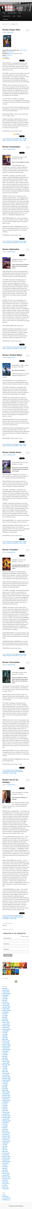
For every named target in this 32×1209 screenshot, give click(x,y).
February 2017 (6, 1153)
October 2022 (5, 1048)
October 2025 (5, 992)
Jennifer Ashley (13, 771)
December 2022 (6, 1044)
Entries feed (5, 1196)
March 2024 (5, 1020)
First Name (6, 943)
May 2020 (4, 1087)
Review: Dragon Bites (11, 29)
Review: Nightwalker (10, 249)
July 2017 (4, 1144)
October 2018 (5, 1119)
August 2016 (5, 1163)
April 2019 (5, 1109)
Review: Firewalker (10, 549)
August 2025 (5, 995)
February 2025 (6, 1003)
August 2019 (5, 1102)
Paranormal (9, 55)
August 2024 (5, 1012)
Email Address (7, 938)
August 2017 (5, 1143)
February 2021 (6, 1073)
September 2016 (6, 1161)
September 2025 (6, 993)
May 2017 (4, 1148)
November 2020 (6, 1078)
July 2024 (4, 1014)
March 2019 (5, 1110)
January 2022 (5, 1063)
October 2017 (5, 1139)
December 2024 (6, 1007)
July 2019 (4, 1104)
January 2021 (5, 1075)
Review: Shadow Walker (12, 355)
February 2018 (6, 1132)
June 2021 (5, 1068)
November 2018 (6, 1117)
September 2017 (6, 1141)
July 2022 (4, 1053)
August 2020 (5, 1081)
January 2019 (5, 1114)
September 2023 (6, 1029)
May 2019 (4, 1107)
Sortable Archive (6, 16)
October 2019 (5, 1099)
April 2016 (5, 1170)
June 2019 (5, 1105)
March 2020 (5, 1090)
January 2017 (5, 1155)
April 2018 (5, 1129)
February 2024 (6, 1022)
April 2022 (5, 1058)
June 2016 (5, 1166)
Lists (20, 13)
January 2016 (5, 1175)
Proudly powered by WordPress (16, 1206)
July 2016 (4, 1165)
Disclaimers (5, 19)
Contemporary (5, 771)
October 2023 (5, 1027)
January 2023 (5, 1043)
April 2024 (5, 1019)
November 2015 (6, 1178)
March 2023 (5, 1039)
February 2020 (6, 1092)
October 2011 (5, 1188)
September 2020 (6, 1080)
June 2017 (5, 1146)
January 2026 (5, 990)
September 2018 (6, 1121)
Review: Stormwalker (11, 662)
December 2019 (6, 1095)
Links (14, 16)
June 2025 (5, 998)
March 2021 (5, 1071)
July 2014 (4, 1185)
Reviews (9, 138)
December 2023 (6, 1025)
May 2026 (4, 988)
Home (4, 13)
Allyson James (23, 50)
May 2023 (4, 1036)
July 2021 (4, 1066)
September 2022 (6, 1049)
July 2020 (4, 1083)
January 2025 (5, 1005)
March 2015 (5, 1182)
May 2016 (4, 1168)
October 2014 (5, 1183)
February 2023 (6, 1041)
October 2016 (5, 1160)
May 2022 (4, 1056)
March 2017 (5, 1151)
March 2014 (5, 1187)
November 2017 (6, 1138)
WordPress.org (6, 1199)
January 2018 (5, 1134)
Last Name (6, 949)
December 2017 (6, 1136)
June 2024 (5, 1015)
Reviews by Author (12, 13)
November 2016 (6, 1158)
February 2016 (6, 1173)
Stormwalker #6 (10, 52)
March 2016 (5, 1172)
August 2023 (5, 1031)
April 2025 (5, 1002)
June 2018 (5, 1126)
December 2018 (6, 1115)
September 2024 (6, 1010)
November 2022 (6, 1046)
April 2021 (5, 1070)
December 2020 (6, 1076)
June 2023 (5, 1034)
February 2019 (6, 1112)
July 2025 (4, 997)
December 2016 (6, 1156)
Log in (4, 1194)
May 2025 (4, 1000)
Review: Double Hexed (11, 452)
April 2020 (5, 1088)
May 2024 (4, 1017)
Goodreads (5, 57)
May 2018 (4, 1127)
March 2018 (5, 1131)
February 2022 (6, 1061)
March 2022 (5, 1059)
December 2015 (6, 1177)
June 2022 (5, 1054)
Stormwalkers (15, 140)
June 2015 (5, 1180)
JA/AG (11, 53)
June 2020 (5, 1085)
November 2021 (6, 1065)
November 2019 (6, 1097)
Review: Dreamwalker (11, 146)
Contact (19, 16)
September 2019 (6, 1100)
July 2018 (4, 1124)
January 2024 (5, 1024)
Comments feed (6, 1198)
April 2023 (5, 1037)
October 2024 (5, 1009)
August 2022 (5, 1051)
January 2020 (5, 1093)
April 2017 (5, 1149)
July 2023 (4, 1032)
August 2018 (5, 1122)
